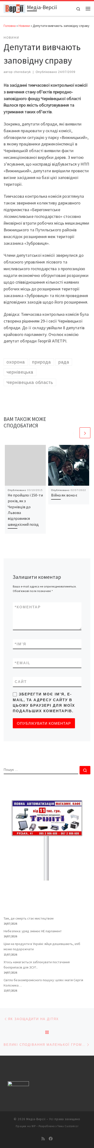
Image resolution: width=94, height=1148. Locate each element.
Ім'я (20, 644)
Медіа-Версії (36, 1119)
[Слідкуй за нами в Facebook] (51, 1139)
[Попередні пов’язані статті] (73, 432)
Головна (10, 26)
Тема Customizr (68, 1126)
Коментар (28, 607)
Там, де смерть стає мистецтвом (29, 918)
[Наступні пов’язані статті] (85, 432)
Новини (24, 26)
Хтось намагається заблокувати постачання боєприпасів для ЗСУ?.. (37, 964)
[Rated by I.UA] (18, 1084)
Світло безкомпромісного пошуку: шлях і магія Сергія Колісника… (43, 982)
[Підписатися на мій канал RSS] (43, 1139)
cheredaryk (22, 72)
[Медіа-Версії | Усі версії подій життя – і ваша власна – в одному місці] (14, 8)
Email (22, 663)
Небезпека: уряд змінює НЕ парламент (33, 931)
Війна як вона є (64, 495)
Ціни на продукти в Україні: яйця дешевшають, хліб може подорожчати (42, 946)
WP (34, 1126)
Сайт (21, 682)
